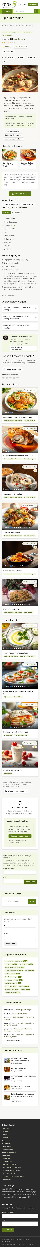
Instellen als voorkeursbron (15, 791)
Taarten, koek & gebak (21, 735)
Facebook (30, 1244)
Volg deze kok (8, 51)
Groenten (23, 986)
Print (4, 61)
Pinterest (21, 57)
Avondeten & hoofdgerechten (11, 32)
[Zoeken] (36, 11)
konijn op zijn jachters (12, 571)
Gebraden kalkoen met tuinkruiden (18, 456)
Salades (25, 989)
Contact (5, 1134)
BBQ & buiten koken (13, 983)
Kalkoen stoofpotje (11, 609)
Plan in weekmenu (28, 204)
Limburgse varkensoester (20, 1086)
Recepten (18, 25)
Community (6, 1179)
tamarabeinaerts (25, 336)
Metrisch (6, 212)
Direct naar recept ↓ (12, 131)
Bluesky (12, 1244)
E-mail (5, 877)
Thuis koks (6, 1158)
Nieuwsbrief (6, 1146)
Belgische (20, 125)
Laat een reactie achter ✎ (14, 139)
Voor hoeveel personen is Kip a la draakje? (16, 308)
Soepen (29, 970)
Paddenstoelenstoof (18, 1068)
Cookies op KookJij (9, 1164)
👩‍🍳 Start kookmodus (20, 194)
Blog (3, 1140)
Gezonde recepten (27, 32)
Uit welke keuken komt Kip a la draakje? (16, 326)
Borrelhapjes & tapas (13, 977)
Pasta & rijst (10, 986)
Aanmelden (30, 882)
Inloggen (22, 4)
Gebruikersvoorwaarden (11, 1167)
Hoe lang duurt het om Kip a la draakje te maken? (15, 317)
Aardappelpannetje (11, 532)
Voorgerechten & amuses (27, 656)
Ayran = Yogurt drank (12, 770)
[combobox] (23, 11)
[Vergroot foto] (4, 89)
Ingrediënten (7, 1161)
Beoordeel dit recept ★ (13, 135)
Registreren (33, 4)
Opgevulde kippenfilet (12, 494)
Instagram (21, 1244)
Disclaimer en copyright (11, 1170)
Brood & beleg (18, 697)
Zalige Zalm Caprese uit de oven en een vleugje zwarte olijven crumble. (23, 1096)
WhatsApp (11, 57)
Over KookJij (6, 1128)
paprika (13, 225)
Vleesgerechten (25, 964)
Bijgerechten (8, 697)
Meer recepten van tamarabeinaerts (17, 348)
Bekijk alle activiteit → (13, 1040)
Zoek (32, 901)
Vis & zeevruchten (12, 974)
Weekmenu (6, 1155)
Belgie (28, 125)
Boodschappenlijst (9, 1152)
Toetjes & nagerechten (11, 656)
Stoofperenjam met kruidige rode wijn (23, 1077)
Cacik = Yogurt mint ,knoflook (15, 653)
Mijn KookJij (6, 1143)
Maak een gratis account (20, 836)
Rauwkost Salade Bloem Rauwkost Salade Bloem (20, 1059)
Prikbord (5, 1131)
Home (12, 25)
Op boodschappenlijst (10, 204)
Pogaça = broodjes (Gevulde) (15, 732)
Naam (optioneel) (8, 869)
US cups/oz (16, 212)
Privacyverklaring (8, 1173)
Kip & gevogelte (7, 35)
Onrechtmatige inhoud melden (14, 1176)
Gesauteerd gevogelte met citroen (17, 417)
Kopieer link (31, 57)
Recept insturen (8, 1149)
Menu (8, 11)
